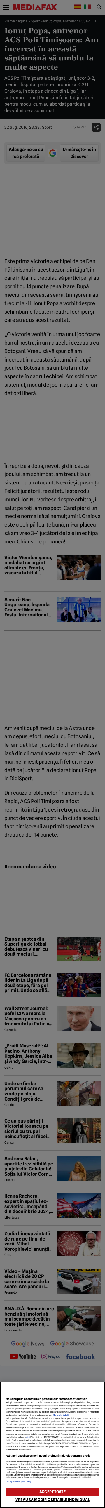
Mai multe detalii (61, 1415)
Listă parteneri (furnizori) (18, 1481)
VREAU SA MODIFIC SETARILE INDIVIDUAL (52, 1499)
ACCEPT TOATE (52, 1492)
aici (28, 1437)
